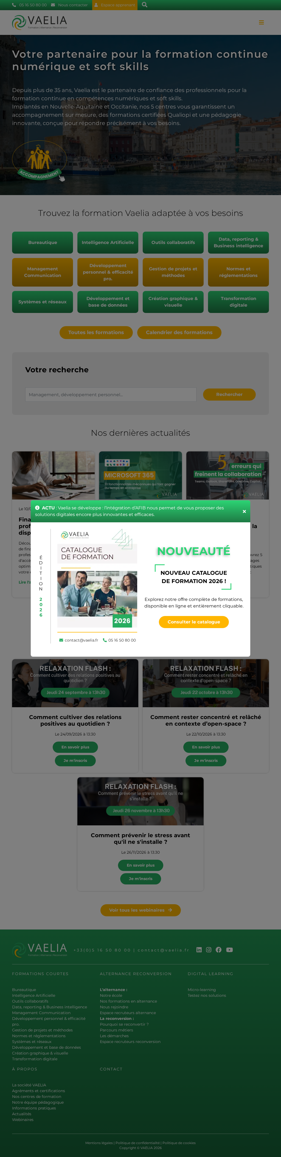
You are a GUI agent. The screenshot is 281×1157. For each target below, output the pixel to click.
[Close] (244, 511)
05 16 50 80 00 (122, 640)
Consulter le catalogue (194, 622)
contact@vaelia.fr (81, 640)
